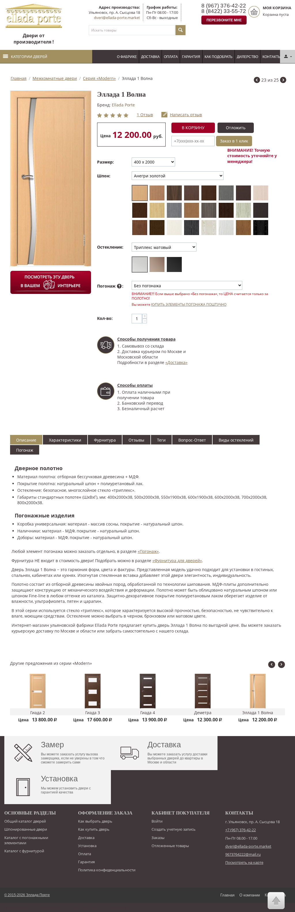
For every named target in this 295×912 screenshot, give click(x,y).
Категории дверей (29, 56)
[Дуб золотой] (157, 210)
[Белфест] (226, 193)
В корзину (193, 127)
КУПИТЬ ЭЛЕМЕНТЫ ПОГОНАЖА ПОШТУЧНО (188, 304)
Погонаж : (110, 286)
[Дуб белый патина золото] (209, 227)
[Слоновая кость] (174, 227)
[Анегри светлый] (157, 193)
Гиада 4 (147, 712)
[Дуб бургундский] (140, 210)
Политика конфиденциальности (106, 869)
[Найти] (180, 30)
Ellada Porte (123, 105)
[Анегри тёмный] (209, 193)
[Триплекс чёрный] (174, 264)
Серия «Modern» (99, 78)
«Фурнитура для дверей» (177, 560)
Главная (19, 78)
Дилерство (247, 57)
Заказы (158, 837)
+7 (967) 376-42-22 (240, 829)
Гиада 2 (37, 712)
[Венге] (243, 193)
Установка (87, 845)
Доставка (150, 57)
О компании (249, 895)
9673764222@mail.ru (243, 854)
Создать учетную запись (174, 829)
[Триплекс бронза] (157, 264)
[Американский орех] (174, 193)
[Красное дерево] (226, 210)
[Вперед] (283, 80)
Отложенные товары (170, 845)
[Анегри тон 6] (192, 193)
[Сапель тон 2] (157, 227)
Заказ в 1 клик (234, 141)
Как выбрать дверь (95, 821)
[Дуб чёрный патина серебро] (261, 227)
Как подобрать (218, 57)
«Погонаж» (148, 551)
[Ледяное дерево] (243, 210)
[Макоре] (261, 210)
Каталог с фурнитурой (24, 850)
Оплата (171, 57)
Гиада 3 (92, 712)
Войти (157, 821)
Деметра (202, 712)
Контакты (271, 57)
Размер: (105, 162)
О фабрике (127, 57)
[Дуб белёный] (261, 193)
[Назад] (257, 80)
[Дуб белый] (226, 227)
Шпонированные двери (25, 829)
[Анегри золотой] (140, 193)
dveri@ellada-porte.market (117, 17)
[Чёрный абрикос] (192, 227)
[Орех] (140, 227)
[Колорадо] (209, 210)
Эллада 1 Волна (257, 712)
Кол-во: (105, 318)
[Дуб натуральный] (243, 227)
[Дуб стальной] (174, 210)
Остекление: (110, 247)
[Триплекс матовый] (140, 264)
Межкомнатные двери (55, 78)
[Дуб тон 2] (192, 210)
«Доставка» (176, 362)
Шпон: (103, 176)
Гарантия (191, 57)
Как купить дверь (93, 829)
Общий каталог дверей (25, 821)
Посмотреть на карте (244, 862)
